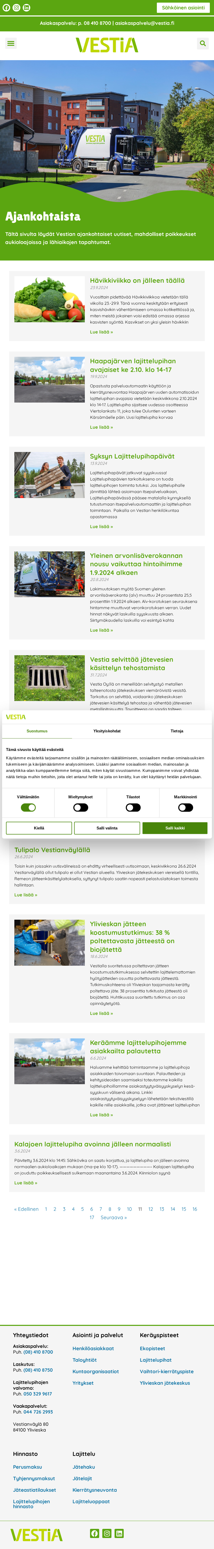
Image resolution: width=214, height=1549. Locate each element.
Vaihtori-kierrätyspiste (167, 1371)
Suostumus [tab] (37, 731)
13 (162, 1209)
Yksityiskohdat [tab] (107, 731)
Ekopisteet (152, 1348)
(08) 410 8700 (38, 1352)
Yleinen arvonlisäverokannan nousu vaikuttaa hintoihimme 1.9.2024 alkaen (136, 563)
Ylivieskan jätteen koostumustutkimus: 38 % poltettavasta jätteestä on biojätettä (132, 936)
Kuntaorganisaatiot (96, 1371)
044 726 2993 (38, 1412)
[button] (11, 43)
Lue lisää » (101, 332)
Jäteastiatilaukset (34, 1490)
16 (195, 1209)
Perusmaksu (27, 1467)
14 (173, 1209)
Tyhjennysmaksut (34, 1478)
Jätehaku (84, 1467)
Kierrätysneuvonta (95, 1490)
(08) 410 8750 (38, 1370)
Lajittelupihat (156, 1360)
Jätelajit (82, 1478)
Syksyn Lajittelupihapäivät (132, 456)
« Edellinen (26, 1209)
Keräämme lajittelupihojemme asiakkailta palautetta (138, 1046)
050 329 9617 (37, 1394)
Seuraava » (114, 1217)
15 (184, 1209)
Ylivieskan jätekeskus (165, 1383)
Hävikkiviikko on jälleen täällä (137, 280)
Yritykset (83, 1383)
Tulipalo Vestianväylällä (52, 850)
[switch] (80, 807)
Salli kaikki (175, 828)
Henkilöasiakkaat (93, 1348)
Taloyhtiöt (85, 1360)
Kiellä (39, 828)
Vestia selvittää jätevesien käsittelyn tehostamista (131, 663)
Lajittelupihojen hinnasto (31, 1504)
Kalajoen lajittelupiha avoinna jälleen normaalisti (92, 1144)
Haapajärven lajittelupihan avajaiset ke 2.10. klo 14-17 (133, 365)
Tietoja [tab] (177, 731)
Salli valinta (107, 828)
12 (150, 1209)
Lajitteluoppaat (91, 1501)
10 (129, 1209)
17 (92, 1217)
